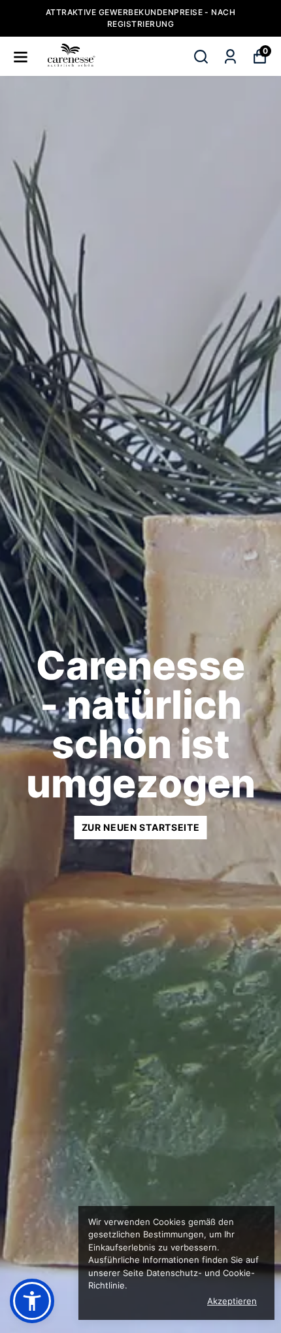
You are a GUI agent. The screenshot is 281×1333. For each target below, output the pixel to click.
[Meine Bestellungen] (230, 56)
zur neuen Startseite (141, 827)
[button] (32, 1301)
